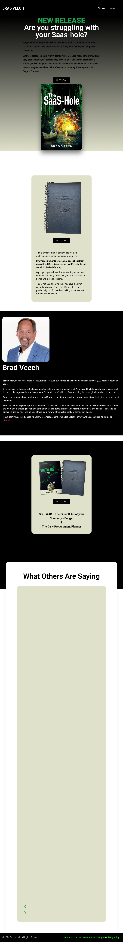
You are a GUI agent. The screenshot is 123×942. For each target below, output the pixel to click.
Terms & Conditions (73, 937)
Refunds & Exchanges (94, 937)
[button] (59, 906)
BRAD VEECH (13, 8)
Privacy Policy (112, 937)
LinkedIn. (7, 420)
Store (101, 8)
